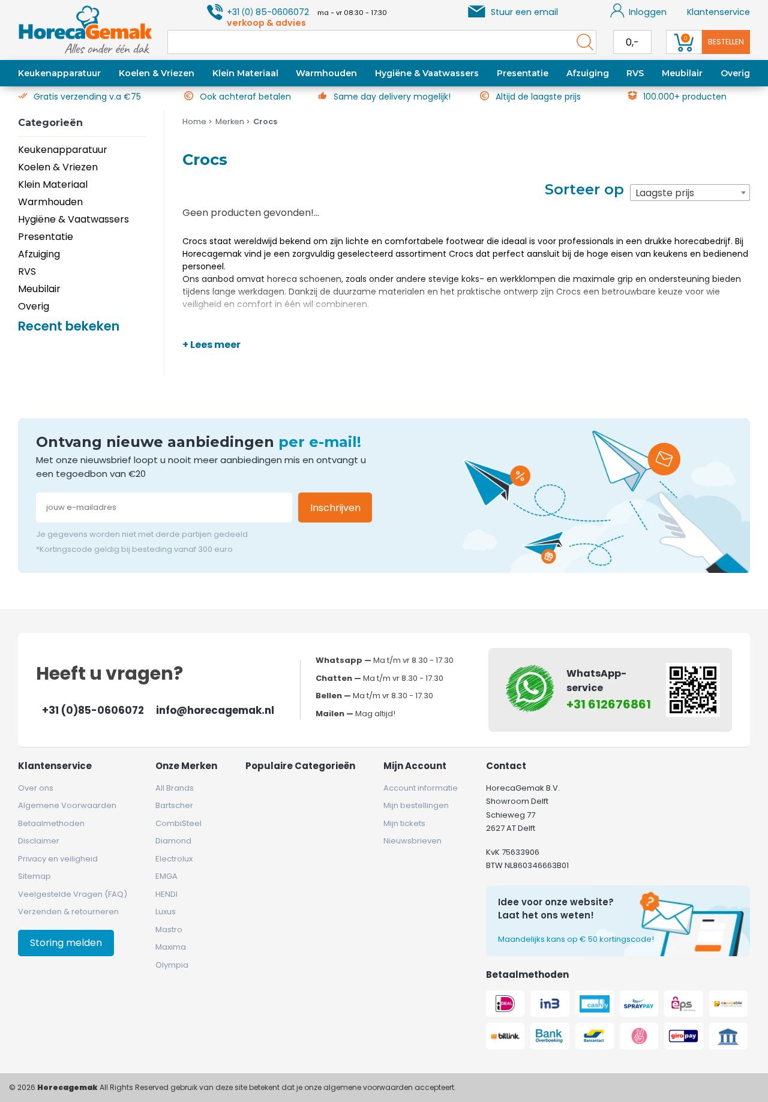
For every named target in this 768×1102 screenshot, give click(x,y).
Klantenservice (718, 12)
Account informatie (420, 788)
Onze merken (186, 765)
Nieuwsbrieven (412, 840)
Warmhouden (326, 73)
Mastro (168, 929)
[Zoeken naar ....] (582, 42)
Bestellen (726, 42)
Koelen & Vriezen (156, 73)
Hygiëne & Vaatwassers (427, 73)
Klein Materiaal (245, 73)
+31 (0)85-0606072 (93, 710)
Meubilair (682, 73)
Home (194, 121)
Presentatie (522, 73)
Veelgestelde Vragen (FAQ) (72, 894)
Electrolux (174, 858)
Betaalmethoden (51, 823)
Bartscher (174, 805)
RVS (635, 73)
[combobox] (690, 192)
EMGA (166, 876)
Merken (229, 121)
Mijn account (414, 765)
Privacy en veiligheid (58, 858)
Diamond (173, 840)
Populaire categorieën (300, 765)
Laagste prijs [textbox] (664, 193)
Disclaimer (38, 840)
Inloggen (648, 12)
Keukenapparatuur (59, 73)
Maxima (170, 947)
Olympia (171, 965)
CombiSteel (178, 823)
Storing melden (66, 943)
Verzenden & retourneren (68, 911)
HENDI (166, 894)
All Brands (174, 788)
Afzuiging (587, 73)
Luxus (165, 911)
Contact (506, 765)
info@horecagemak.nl (215, 710)
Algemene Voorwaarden (67, 805)
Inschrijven (335, 508)
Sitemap (34, 876)
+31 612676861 (608, 704)
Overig (735, 73)
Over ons (35, 788)
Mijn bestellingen (416, 805)
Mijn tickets (404, 823)
